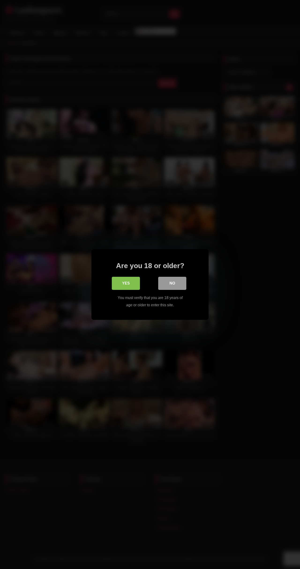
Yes (126, 283)
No (172, 283)
